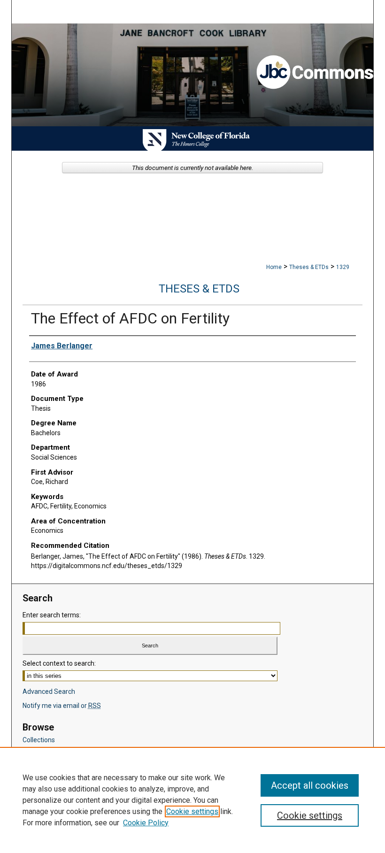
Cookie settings (192, 811)
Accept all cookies (309, 785)
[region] (192, 800)
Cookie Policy (146, 822)
